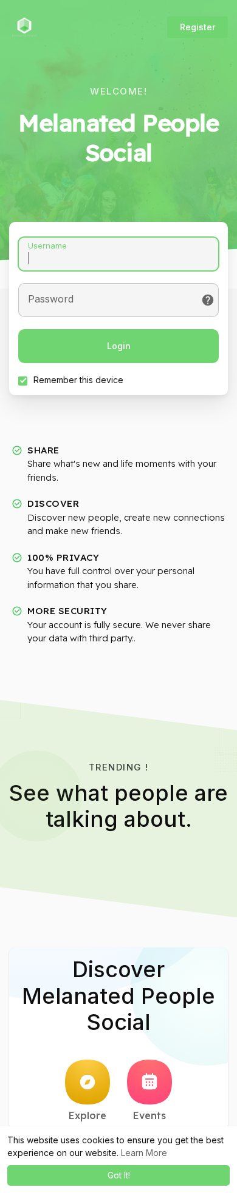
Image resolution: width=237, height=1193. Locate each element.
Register (197, 27)
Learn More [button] (144, 1153)
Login (119, 346)
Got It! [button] (119, 1175)
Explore (87, 1115)
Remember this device (78, 380)
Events (149, 1115)
